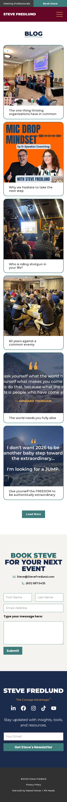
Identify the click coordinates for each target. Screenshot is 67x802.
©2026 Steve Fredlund (33, 779)
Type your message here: (23, 616)
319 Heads (49, 790)
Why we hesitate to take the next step (31, 189)
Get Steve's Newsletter (33, 747)
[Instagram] (33, 708)
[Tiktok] (44, 708)
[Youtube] (54, 708)
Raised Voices (33, 790)
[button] (59, 15)
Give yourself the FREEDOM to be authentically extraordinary (32, 493)
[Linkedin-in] (13, 708)
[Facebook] (23, 708)
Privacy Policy (33, 784)
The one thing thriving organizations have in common (32, 112)
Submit (13, 650)
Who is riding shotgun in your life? (27, 266)
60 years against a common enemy (22, 343)
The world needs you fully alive (32, 418)
